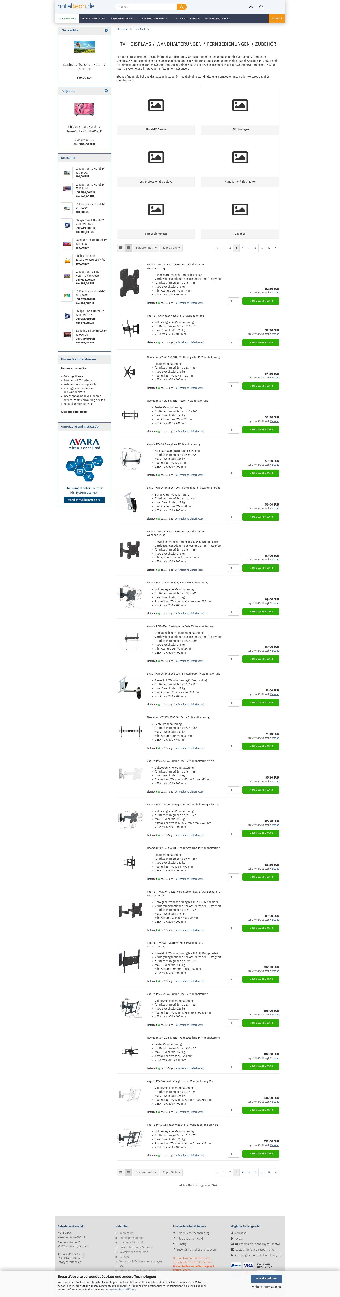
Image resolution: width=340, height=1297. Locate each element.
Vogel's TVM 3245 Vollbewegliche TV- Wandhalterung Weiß (180, 760)
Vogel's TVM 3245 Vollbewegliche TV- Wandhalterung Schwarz (182, 804)
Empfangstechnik (123, 18)
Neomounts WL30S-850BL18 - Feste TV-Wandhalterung (178, 717)
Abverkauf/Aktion (217, 18)
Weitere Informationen (266, 1287)
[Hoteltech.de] (77, 6)
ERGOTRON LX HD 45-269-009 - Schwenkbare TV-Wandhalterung (183, 487)
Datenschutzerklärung (123, 1289)
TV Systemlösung (93, 18)
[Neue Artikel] (106, 30)
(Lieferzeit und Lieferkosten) (189, 303)
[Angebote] (106, 91)
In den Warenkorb (261, 301)
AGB (121, 1266)
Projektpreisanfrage (131, 1238)
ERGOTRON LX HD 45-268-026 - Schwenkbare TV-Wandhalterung (183, 673)
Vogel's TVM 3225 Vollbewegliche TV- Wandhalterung (177, 582)
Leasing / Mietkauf (131, 1242)
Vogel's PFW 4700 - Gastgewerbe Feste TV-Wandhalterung (180, 626)
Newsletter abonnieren (133, 1252)
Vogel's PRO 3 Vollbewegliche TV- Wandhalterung (175, 315)
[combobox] (146, 248)
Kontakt (124, 1256)
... (262, 247)
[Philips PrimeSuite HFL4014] (84, 109)
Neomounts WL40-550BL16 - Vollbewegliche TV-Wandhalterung (183, 848)
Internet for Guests (155, 18)
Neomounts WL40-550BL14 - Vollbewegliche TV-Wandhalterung (183, 357)
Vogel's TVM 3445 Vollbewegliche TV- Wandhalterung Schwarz (182, 1124)
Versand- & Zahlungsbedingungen (140, 1261)
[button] (251, 7)
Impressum (126, 1233)
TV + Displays (67, 18)
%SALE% (277, 18)
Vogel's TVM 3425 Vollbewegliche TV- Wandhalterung (177, 993)
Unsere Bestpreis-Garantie (136, 1247)
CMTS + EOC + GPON (187, 18)
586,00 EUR (84, 77)
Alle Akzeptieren (266, 1278)
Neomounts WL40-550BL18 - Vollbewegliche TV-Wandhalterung (183, 1037)
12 (269, 247)
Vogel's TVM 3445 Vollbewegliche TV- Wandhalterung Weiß (180, 1081)
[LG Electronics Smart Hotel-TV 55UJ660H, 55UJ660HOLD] (84, 47)
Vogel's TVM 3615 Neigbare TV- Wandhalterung (173, 444)
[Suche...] (182, 7)
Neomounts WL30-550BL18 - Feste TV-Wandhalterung (177, 400)
